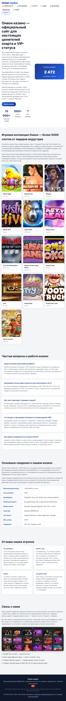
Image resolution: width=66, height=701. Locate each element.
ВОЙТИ (6, 13)
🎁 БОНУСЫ (6, 9)
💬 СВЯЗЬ (44, 6)
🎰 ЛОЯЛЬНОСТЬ (7, 6)
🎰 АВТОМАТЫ (54, 6)
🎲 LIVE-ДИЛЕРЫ (21, 6)
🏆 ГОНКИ (16, 9)
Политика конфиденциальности (45, 694)
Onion (10, 2)
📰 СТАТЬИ (33, 6)
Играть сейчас (9, 104)
